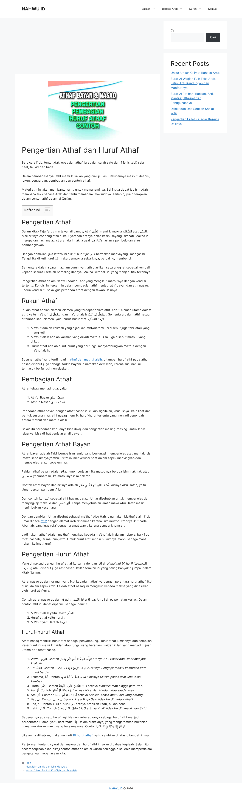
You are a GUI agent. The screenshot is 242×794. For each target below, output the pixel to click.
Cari (173, 30)
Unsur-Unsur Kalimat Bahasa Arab (195, 73)
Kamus (212, 8)
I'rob (28, 762)
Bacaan (146, 8)
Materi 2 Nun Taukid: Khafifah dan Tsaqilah (51, 770)
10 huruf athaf (82, 735)
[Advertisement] (87, 46)
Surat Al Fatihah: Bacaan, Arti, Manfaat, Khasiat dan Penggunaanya (192, 98)
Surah (193, 8)
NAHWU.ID (33, 8)
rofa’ (44, 521)
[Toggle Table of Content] (45, 210)
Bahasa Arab (170, 8)
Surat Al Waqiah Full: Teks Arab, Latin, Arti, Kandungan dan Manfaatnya (193, 83)
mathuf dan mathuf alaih (84, 359)
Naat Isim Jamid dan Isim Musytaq (46, 766)
